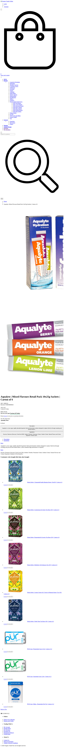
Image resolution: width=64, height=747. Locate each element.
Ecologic (12, 89)
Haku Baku (13, 93)
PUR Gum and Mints (15, 115)
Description (32, 427)
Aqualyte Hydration (15, 82)
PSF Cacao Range (17, 104)
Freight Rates (7, 734)
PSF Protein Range (18, 110)
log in (5, 416)
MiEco (11, 99)
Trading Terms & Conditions (11, 743)
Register (6, 6)
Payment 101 (7, 731)
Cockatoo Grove (14, 86)
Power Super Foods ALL (16, 101)
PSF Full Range (17, 103)
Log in (5, 485)
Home (5, 201)
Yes (11, 118)
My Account (7, 727)
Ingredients (32, 434)
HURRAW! (13, 97)
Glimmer (12, 92)
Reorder (6, 128)
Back (2, 443)
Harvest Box (13, 96)
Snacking (12, 121)
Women (6, 125)
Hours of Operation (8, 741)
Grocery (6, 120)
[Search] (1, 9)
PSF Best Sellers (17, 111)
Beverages (12, 122)
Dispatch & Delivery (9, 732)
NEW (5, 79)
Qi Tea (11, 114)
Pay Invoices (7, 129)
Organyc (12, 100)
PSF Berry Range (17, 107)
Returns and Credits (9, 721)
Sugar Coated (13, 117)
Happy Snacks (13, 94)
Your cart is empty (5, 75)
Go (2, 198)
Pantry (11, 124)
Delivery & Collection (9, 719)
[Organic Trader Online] (7, 1)
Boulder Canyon (14, 85)
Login (5, 4)
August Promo (7, 127)
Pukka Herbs (13, 113)
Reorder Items (7, 728)
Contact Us (6, 740)
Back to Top (4, 709)
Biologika (12, 83)
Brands (6, 80)
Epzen (11, 90)
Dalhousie (12, 87)
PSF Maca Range (17, 108)
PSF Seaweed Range (18, 106)
